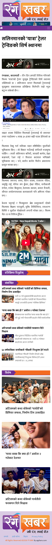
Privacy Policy (37, 536)
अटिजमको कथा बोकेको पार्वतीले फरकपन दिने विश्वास (23, 501)
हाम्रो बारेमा (16, 536)
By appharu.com (40, 540)
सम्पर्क (6, 536)
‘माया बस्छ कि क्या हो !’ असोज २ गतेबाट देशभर (23, 456)
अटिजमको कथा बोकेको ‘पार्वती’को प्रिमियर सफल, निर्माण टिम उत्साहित (25, 410)
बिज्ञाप (25, 536)
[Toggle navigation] (48, 28)
